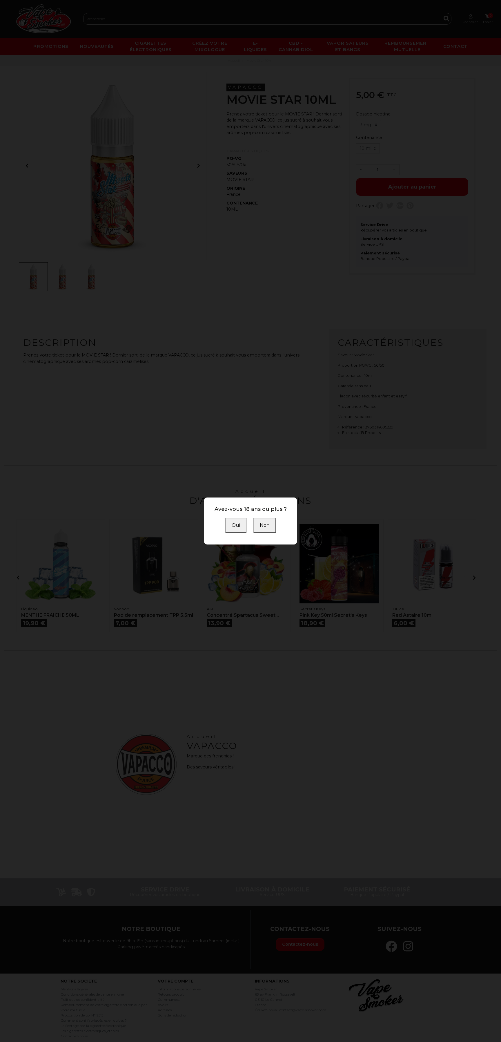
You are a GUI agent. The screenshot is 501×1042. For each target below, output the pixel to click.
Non (265, 525)
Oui (236, 525)
